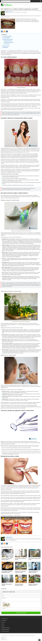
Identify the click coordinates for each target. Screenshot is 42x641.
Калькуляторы (4, 620)
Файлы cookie (3, 638)
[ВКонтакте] (2, 31)
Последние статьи (5, 618)
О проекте (3, 622)
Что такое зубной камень (7, 36)
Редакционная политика (6, 627)
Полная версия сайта (5, 631)
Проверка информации (5, 629)
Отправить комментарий (21, 612)
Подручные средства (8, 40)
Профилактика (5, 47)
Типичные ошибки (6, 45)
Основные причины (6, 37)
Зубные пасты (6, 43)
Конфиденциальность (4, 637)
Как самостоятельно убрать (8, 39)
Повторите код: (4, 602)
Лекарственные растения (8, 42)
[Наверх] (39, 640)
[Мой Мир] (7, 31)
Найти (29, 1)
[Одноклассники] (4, 31)
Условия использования (4, 639)
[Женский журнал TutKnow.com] (7, 5)
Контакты (3, 625)
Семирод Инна (10, 11)
